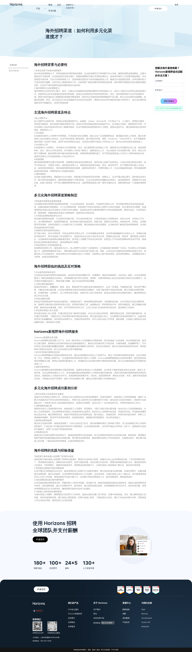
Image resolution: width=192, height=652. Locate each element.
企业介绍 (70, 8)
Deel (143, 609)
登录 (176, 5)
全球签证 (71, 626)
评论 (95, 614)
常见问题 (52, 11)
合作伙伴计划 (98, 618)
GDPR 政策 (114, 650)
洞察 (124, 614)
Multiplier (145, 626)
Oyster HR (145, 622)
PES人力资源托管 (75, 614)
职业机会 (103, 623)
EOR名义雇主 (73, 609)
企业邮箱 (159, 81)
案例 (50, 5)
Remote (144, 614)
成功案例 (126, 618)
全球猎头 (71, 622)
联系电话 (159, 90)
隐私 (89, 650)
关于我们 (96, 609)
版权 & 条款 (96, 650)
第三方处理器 (105, 650)
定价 (59, 5)
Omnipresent (146, 618)
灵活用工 (71, 618)
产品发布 (126, 622)
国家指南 (126, 609)
